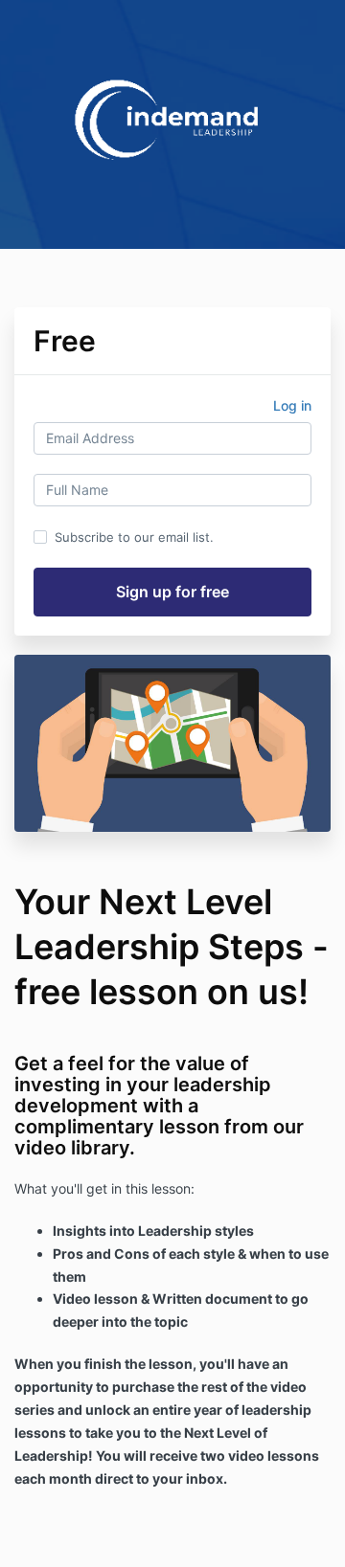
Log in (292, 405)
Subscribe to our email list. (134, 537)
